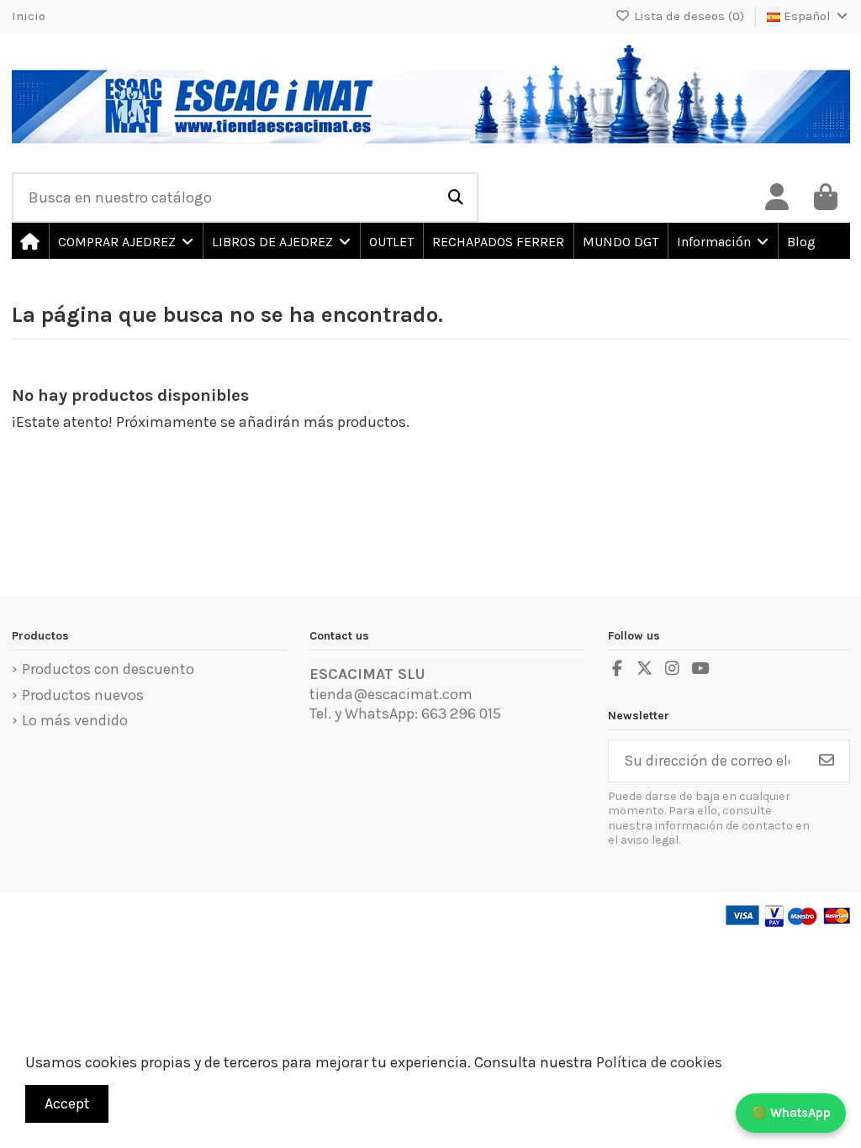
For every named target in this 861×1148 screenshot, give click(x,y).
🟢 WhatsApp (791, 1112)
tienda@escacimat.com (391, 694)
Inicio (28, 16)
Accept (67, 1103)
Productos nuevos (83, 695)
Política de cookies (659, 1062)
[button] (125, 241)
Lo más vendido (75, 720)
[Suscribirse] (826, 761)
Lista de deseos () (689, 16)
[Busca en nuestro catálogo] (455, 197)
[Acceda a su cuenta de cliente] (777, 197)
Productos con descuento (108, 669)
